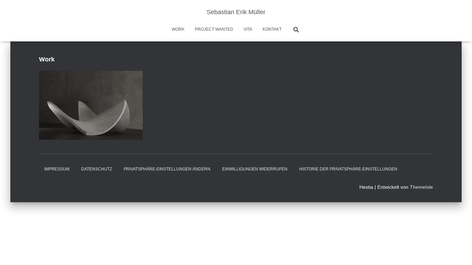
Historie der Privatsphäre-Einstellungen (348, 169)
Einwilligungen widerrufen (254, 169)
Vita (248, 29)
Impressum (56, 169)
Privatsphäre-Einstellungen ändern (167, 169)
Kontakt (272, 29)
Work (178, 29)
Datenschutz (96, 169)
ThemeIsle (421, 187)
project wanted (214, 29)
